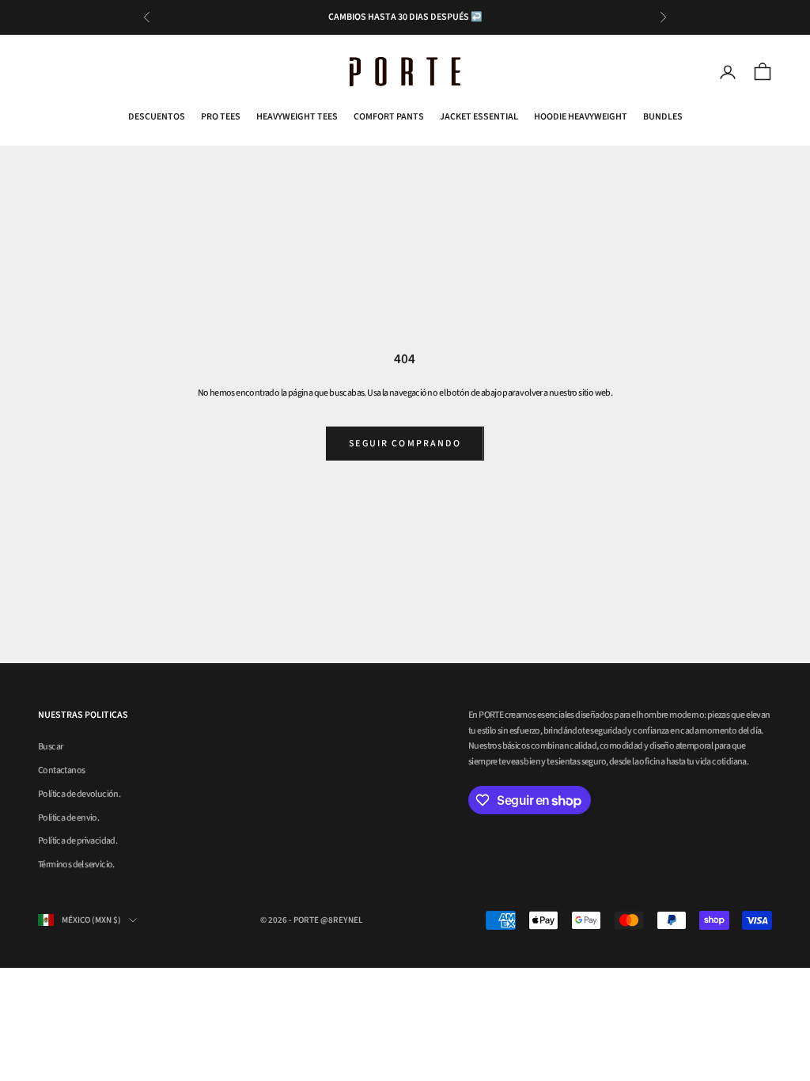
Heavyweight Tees (297, 116)
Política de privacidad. (77, 841)
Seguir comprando (405, 443)
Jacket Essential (479, 116)
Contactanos (61, 770)
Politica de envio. (68, 818)
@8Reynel (341, 920)
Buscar (50, 746)
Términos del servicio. (76, 864)
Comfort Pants (389, 116)
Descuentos (156, 116)
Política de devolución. (79, 794)
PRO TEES (220, 116)
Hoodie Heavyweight (580, 116)
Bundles (663, 116)
